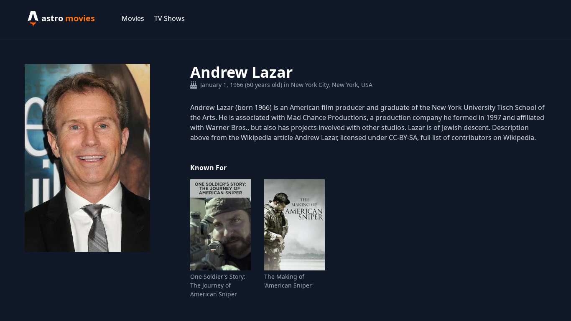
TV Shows (169, 18)
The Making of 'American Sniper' (289, 281)
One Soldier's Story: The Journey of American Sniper (217, 285)
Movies (133, 18)
